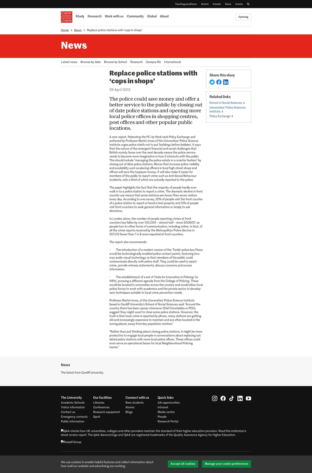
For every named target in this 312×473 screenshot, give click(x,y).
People (162, 416)
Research (95, 16)
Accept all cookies (183, 463)
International (172, 62)
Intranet (163, 407)
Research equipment (106, 412)
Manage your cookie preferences (226, 463)
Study (80, 16)
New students (134, 402)
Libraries (98, 402)
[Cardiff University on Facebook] (223, 398)
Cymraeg (243, 17)
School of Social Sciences (225, 103)
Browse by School (115, 62)
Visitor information (73, 407)
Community (135, 16)
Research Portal (168, 421)
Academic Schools (72, 402)
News (228, 4)
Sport (96, 416)
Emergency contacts (74, 416)
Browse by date (90, 62)
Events (239, 4)
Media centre (166, 412)
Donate (217, 4)
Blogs (129, 412)
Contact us (68, 412)
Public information (72, 421)
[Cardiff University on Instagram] (214, 398)
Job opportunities (169, 402)
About (164, 16)
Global (152, 16)
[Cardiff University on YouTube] (248, 398)
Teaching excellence (186, 4)
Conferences (101, 407)
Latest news (69, 62)
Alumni (205, 4)
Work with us (114, 16)
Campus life (153, 62)
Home (65, 30)
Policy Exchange (219, 116)
